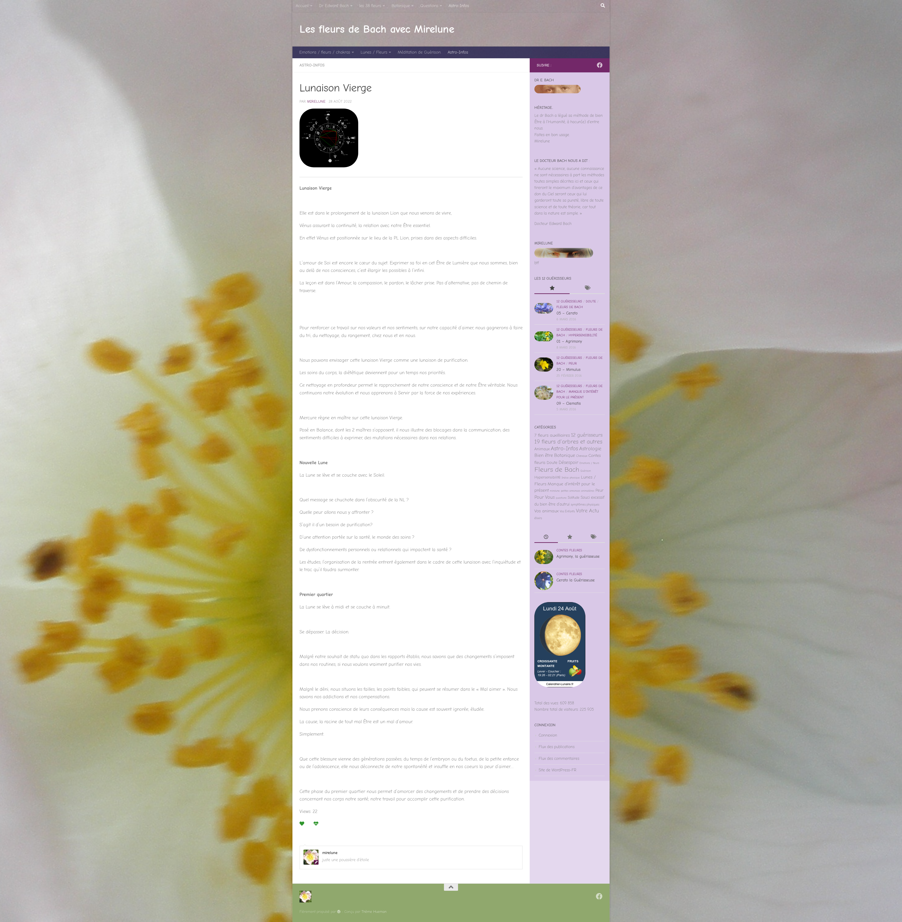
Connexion (548, 735)
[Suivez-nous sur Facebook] (600, 65)
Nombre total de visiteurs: (557, 709)
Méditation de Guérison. (419, 52)
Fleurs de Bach (569, 307)
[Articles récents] (546, 537)
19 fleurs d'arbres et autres (568, 441)
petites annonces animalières (577, 490)
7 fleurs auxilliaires (552, 435)
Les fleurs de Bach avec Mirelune (376, 29)
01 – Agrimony (569, 341)
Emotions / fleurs (589, 463)
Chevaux (581, 456)
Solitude (573, 498)
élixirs (538, 518)
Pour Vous (544, 497)
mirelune (316, 101)
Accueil (302, 5)
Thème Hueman (374, 912)
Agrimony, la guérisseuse (578, 556)
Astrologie (590, 448)
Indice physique (571, 477)
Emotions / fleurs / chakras (324, 52)
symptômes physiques (585, 504)
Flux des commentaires (559, 758)
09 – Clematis (568, 403)
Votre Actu (587, 511)
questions (561, 497)
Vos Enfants (567, 511)
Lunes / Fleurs (374, 52)
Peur (573, 363)
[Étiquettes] (587, 288)
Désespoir (568, 462)
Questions (429, 5)
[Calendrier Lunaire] (559, 686)
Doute (591, 301)
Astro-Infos (459, 5)
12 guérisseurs (569, 301)
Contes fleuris (569, 550)
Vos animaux (546, 511)
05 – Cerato (567, 313)
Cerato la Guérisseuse (575, 580)
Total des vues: (547, 703)
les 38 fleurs (370, 5)
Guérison (585, 470)
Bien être (543, 455)
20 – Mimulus (568, 369)
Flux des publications (557, 747)
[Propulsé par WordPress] (339, 912)
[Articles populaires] (552, 288)
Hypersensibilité (583, 335)
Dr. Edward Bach (334, 5)
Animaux (542, 449)
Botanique (401, 5)
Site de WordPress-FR (557, 770)
